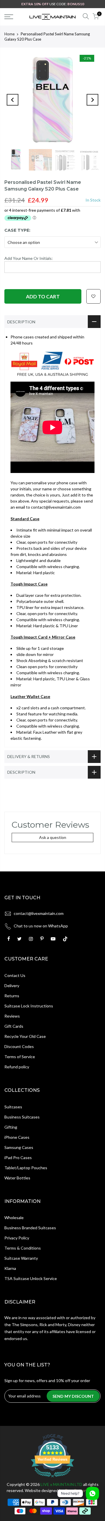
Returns (11, 995)
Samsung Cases (18, 1147)
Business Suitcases (22, 1116)
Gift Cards (13, 1026)
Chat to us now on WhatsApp (41, 925)
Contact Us (14, 975)
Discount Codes (19, 1046)
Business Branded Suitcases (30, 1227)
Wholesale (14, 1217)
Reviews (12, 1016)
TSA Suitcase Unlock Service (30, 1278)
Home (9, 34)
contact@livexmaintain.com (39, 913)
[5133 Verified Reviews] (52, 1478)
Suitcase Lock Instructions (28, 1005)
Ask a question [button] (52, 837)
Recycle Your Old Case (25, 1036)
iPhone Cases (16, 1137)
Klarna (10, 1268)
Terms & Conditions (22, 1248)
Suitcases (13, 1106)
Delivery (11, 985)
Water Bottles (17, 1177)
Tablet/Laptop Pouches (25, 1167)
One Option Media (81, 1490)
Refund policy (16, 1066)
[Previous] (12, 100)
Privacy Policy (16, 1237)
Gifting (10, 1127)
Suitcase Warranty (21, 1258)
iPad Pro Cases (18, 1157)
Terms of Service (19, 1056)
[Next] (92, 100)
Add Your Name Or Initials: (28, 258)
